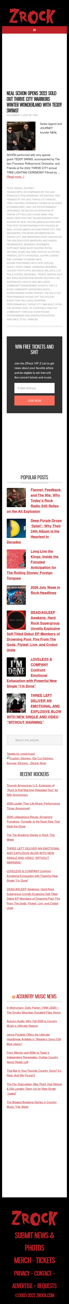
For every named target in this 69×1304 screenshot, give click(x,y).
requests (47, 1286)
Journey (28, 188)
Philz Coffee (15, 274)
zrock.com (45, 1295)
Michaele (38, 270)
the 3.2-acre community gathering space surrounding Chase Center (32, 289)
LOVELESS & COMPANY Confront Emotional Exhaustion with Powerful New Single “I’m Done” (32, 875)
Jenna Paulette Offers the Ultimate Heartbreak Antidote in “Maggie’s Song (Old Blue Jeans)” (34, 1039)
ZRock (34, 16)
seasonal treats (35, 274)
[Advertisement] (34, 64)
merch (22, 1260)
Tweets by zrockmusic (21, 754)
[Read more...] (15, 176)
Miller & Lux (53, 270)
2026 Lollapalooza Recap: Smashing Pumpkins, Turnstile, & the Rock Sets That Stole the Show (33, 821)
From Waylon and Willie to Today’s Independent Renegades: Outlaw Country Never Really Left (32, 1057)
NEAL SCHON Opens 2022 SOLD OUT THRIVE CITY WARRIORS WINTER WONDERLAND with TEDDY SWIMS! (34, 102)
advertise (22, 1286)
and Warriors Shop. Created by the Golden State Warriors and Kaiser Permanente (34, 240)
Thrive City (34, 304)
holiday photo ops (19, 270)
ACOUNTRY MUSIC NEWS (36, 996)
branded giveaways (36, 244)
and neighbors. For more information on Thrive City (34, 233)
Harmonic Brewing (44, 266)
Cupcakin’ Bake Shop (20, 248)
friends (12, 255)
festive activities (48, 251)
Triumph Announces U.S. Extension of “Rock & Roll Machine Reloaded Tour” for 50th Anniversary (32, 790)
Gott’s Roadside (28, 255)
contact (43, 1273)
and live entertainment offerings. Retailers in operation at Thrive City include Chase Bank (32, 210)
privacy (22, 1273)
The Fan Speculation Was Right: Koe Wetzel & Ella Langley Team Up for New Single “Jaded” (34, 1088)
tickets (45, 1260)
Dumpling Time (27, 251)
